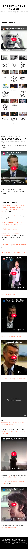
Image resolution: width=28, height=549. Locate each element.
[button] (16, 54)
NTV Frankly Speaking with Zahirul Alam (13, 378)
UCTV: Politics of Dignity (8, 294)
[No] (26, 543)
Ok (9, 546)
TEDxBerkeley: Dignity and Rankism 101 (13, 252)
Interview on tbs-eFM (8, 216)
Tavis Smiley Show (11, 477)
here (8, 193)
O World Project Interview (9, 229)
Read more (16, 546)
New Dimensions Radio (8, 527)
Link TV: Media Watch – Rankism (11, 336)
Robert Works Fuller (14, 7)
